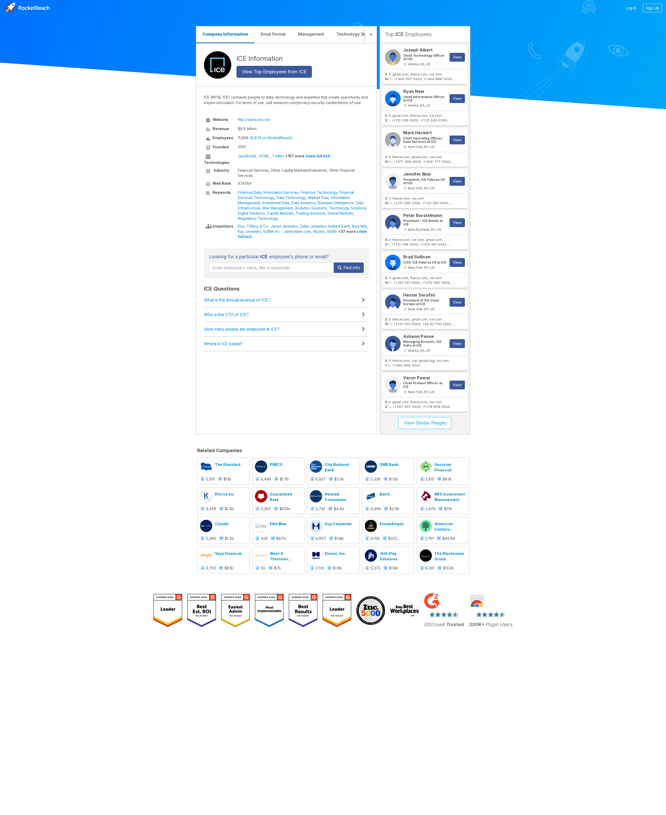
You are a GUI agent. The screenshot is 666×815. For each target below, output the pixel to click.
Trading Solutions (310, 213)
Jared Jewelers (284, 226)
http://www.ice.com (254, 119)
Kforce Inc (224, 494)
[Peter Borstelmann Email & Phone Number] (393, 222)
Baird (384, 494)
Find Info (351, 267)
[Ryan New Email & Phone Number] (393, 98)
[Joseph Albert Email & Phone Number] (393, 57)
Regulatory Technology (258, 218)
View (457, 57)
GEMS (332, 231)
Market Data (318, 197)
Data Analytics (304, 203)
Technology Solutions (347, 208)
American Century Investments (446, 529)
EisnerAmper (392, 524)
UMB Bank (389, 464)
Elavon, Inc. (335, 553)
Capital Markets (280, 213)
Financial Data (249, 192)
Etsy (241, 226)
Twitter (278, 156)
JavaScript (247, 156)
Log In (631, 8)
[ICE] (217, 65)
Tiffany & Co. (258, 226)
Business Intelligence (336, 203)
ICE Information (259, 58)
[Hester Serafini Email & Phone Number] (393, 302)
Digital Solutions (251, 213)
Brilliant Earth (339, 226)
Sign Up (652, 8)
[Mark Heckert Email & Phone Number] (393, 140)
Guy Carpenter (338, 524)
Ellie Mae (278, 524)
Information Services (281, 192)
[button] (371, 34)
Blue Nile (359, 226)
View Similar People (425, 423)
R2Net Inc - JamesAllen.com (287, 231)
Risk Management (277, 208)
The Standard (227, 464)
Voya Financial (228, 553)
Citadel (221, 524)
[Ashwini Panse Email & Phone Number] (393, 343)
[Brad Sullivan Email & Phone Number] (393, 262)
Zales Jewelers (313, 226)
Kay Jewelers (249, 231)
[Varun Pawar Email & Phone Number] (393, 385)
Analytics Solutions (311, 208)
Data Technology (291, 197)
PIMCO (276, 464)
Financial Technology (319, 192)
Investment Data (276, 203)
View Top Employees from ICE (274, 71)
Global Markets (340, 213)
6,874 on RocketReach (271, 138)
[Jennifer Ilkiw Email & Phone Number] (393, 181)
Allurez (319, 231)
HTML (264, 156)
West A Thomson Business (279, 559)
